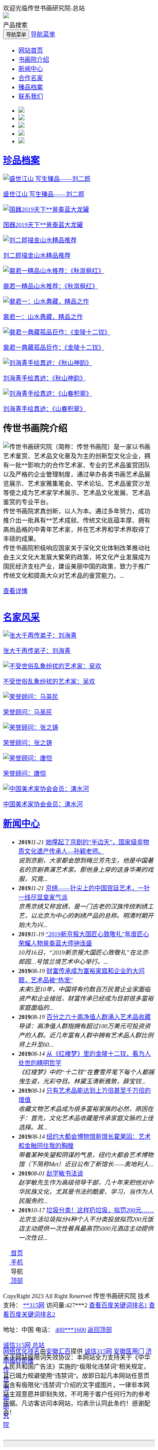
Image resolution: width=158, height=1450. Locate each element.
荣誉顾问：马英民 (27, 712)
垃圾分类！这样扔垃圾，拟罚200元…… (100, 1210)
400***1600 (70, 1330)
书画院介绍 (33, 59)
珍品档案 (21, 160)
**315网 (33, 1305)
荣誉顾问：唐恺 (24, 773)
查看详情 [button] (15, 591)
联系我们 (30, 96)
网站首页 (30, 50)
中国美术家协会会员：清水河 (43, 804)
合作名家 (30, 78)
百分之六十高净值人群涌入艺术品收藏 (98, 1017)
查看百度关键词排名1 (118, 1305)
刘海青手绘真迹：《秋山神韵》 (44, 378)
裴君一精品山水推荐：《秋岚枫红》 (50, 286)
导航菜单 (43, 34)
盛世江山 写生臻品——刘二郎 (43, 194)
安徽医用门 (129, 1351)
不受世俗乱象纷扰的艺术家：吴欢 (49, 681)
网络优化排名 (21, 1351)
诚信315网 (17, 1345)
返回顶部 (99, 1330)
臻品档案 (30, 87)
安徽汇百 (58, 1351)
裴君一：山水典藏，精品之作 (43, 317)
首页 (17, 1253)
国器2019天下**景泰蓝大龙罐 (43, 225)
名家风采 (21, 617)
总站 (38, 1345)
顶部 (17, 1280)
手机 (17, 1262)
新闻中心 (30, 69)
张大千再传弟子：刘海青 (37, 651)
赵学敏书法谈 (64, 1173)
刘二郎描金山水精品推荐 (37, 255)
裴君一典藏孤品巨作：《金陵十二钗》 (53, 347)
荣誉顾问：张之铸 (27, 743)
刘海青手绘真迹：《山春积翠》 (44, 409)
